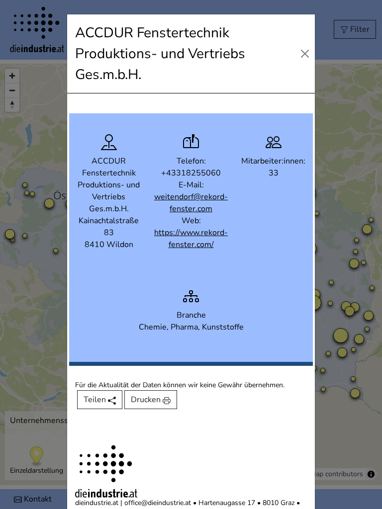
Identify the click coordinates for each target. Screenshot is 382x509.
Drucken (147, 399)
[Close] (304, 54)
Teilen (96, 399)
